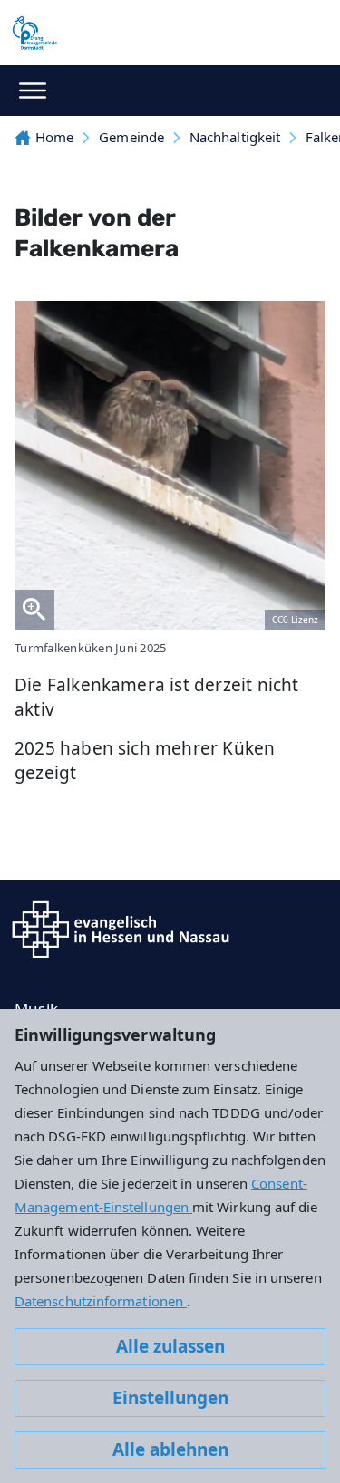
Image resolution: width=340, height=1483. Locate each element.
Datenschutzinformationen (101, 1301)
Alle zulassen (170, 1346)
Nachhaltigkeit (234, 137)
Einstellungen (170, 1398)
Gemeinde (131, 137)
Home (54, 137)
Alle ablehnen (170, 1449)
